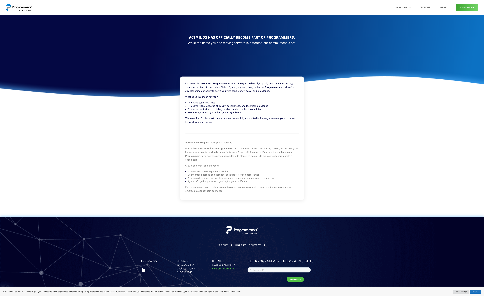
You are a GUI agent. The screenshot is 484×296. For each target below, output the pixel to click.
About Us (425, 7)
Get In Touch (467, 7)
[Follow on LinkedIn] (143, 270)
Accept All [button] (475, 292)
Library (443, 7)
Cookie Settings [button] (461, 292)
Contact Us (257, 245)
